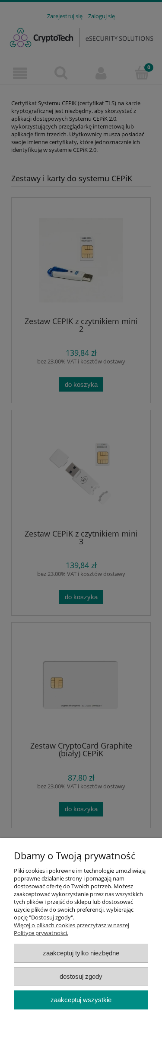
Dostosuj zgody (81, 976)
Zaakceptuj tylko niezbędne (81, 953)
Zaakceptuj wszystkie (81, 999)
